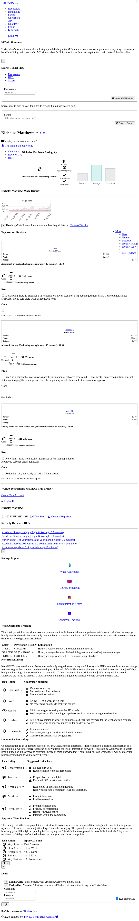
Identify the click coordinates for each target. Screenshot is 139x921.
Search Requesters (124, 98)
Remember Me (126, 898)
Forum (11, 26)
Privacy (28, 916)
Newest (126, 237)
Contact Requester (61, 516)
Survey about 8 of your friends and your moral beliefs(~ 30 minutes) (38, 539)
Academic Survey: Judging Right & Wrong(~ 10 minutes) (33, 536)
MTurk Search (39, 516)
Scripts (11, 14)
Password (9, 895)
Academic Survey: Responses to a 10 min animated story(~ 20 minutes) (40, 543)
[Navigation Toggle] (16, 3)
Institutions (14, 11)
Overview (13, 151)
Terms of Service (79, 225)
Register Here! (31, 911)
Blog (42, 916)
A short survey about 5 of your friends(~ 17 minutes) (30, 547)
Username (9, 888)
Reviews (15, 154)
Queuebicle (14, 17)
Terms (36, 916)
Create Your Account (12, 495)
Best (124, 234)
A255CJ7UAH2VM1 (16, 516)
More (118, 231)
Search (15, 30)
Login (11, 35)
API (10, 20)
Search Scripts (126, 123)
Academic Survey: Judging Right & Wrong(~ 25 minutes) (33, 532)
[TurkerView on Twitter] (56, 916)
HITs (11, 77)
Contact (50, 916)
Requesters (14, 8)
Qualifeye (13, 23)
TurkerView (7, 2)
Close (5, 863)
